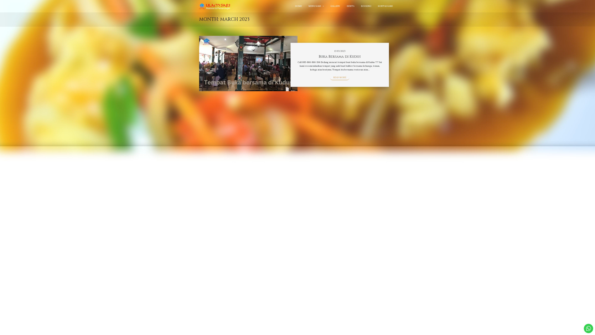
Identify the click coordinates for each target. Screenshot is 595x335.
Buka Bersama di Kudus (340, 56)
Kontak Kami (385, 6)
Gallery (335, 6)
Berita (350, 6)
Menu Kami (315, 6)
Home (298, 6)
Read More (339, 77)
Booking (366, 6)
